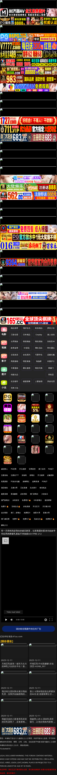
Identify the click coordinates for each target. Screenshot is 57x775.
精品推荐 (14, 328)
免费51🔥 (5, 506)
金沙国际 (4, 512)
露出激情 (26, 368)
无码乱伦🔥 (15, 506)
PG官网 (13, 469)
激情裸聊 (48, 500)
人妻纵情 (38, 381)
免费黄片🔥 (50, 519)
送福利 (24, 475)
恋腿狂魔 (51, 354)
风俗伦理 (51, 381)
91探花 (26, 348)
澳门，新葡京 (16, 512)
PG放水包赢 (15, 481)
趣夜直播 (4, 494)
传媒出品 (14, 374)
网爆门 (51, 368)
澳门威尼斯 (5, 519)
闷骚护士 (51, 361)
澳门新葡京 (34, 494)
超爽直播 (35, 481)
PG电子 (51, 469)
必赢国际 (50, 475)
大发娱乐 (44, 494)
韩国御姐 (26, 341)
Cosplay (39, 334)
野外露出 (51, 348)
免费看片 (27, 512)
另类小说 (14, 388)
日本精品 (26, 334)
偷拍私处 (43, 488)
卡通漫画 (14, 368)
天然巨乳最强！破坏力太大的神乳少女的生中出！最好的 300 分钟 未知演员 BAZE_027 (14, 667)
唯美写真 (38, 368)
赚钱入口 (4, 525)
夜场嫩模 (14, 494)
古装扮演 (14, 354)
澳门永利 (41, 469)
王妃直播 (23, 488)
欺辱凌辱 (14, 348)
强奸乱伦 (26, 328)
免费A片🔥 (27, 519)
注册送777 (15, 475)
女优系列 (26, 354)
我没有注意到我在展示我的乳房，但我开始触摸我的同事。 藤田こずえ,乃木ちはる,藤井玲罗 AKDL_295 (14, 695)
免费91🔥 (16, 519)
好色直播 (26, 506)
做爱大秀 (36, 512)
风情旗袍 (14, 361)
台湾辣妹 (14, 341)
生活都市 (14, 381)
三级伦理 (14, 334)
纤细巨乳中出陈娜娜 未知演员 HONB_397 (42, 665)
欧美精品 (38, 328)
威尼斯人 (4, 469)
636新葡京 (38, 500)
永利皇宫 (15, 500)
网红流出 (38, 348)
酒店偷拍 (4, 488)
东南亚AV (51, 341)
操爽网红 (26, 481)
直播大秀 (46, 512)
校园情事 (26, 381)
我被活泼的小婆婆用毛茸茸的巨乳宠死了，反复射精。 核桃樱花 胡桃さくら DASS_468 (14, 723)
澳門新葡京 (5, 500)
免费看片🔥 (26, 500)
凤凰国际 (4, 481)
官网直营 (32, 469)
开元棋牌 (22, 469)
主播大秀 (14, 488)
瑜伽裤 (39, 361)
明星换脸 (26, 361)
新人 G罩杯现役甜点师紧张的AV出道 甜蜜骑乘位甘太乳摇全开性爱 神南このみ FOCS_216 (42, 695)
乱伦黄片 (33, 488)
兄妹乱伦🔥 (38, 519)
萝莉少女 (51, 328)
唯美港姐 (38, 341)
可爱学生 (38, 354)
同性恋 (51, 374)
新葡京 (32, 475)
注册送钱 (4, 475)
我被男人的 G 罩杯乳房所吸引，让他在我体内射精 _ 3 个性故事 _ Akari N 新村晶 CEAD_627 (42, 723)
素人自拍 (51, 334)
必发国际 (23, 494)
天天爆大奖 (46, 506)
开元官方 (36, 506)
